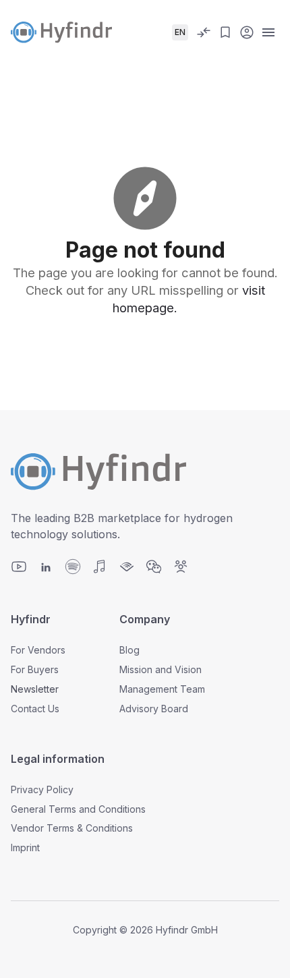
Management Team (162, 689)
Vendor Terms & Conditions (72, 828)
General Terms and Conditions (78, 809)
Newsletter (35, 689)
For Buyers (35, 669)
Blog (129, 650)
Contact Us (35, 708)
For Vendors (38, 650)
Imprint (25, 847)
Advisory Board (153, 708)
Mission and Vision (160, 669)
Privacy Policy (42, 789)
